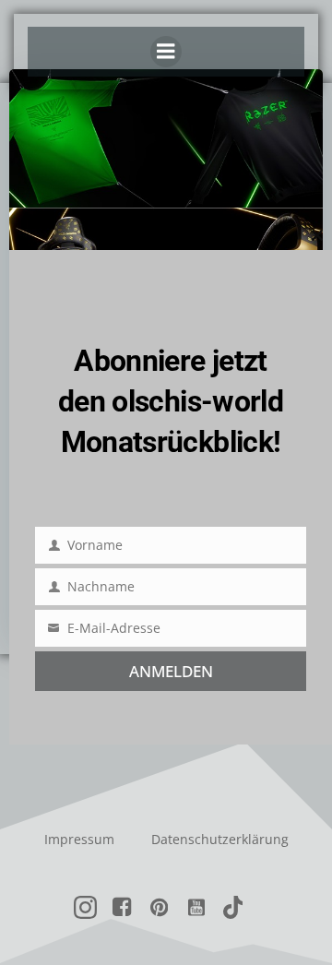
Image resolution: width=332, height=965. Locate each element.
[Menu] (166, 51)
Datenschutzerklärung (220, 839)
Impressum (79, 839)
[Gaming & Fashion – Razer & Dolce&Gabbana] (166, 206)
